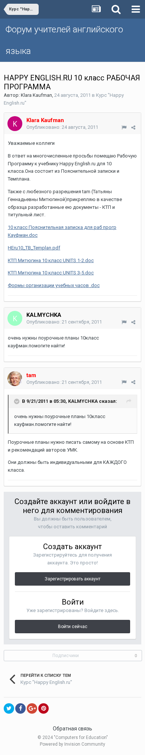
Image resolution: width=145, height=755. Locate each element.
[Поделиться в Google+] (32, 708)
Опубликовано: (62, 127)
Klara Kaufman (36, 95)
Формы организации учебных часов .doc (54, 285)
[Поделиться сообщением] (133, 127)
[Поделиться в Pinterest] (43, 708)
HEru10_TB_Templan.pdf (34, 248)
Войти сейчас (72, 626)
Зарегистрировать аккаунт (72, 579)
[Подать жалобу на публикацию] (124, 127)
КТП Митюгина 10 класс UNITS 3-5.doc (51, 272)
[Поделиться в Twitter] (9, 708)
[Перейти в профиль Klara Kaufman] (14, 123)
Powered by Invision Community (72, 744)
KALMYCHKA (43, 315)
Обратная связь (72, 729)
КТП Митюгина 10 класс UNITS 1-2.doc (51, 260)
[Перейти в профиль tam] (14, 378)
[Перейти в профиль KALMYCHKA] (14, 318)
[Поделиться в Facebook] (20, 708)
